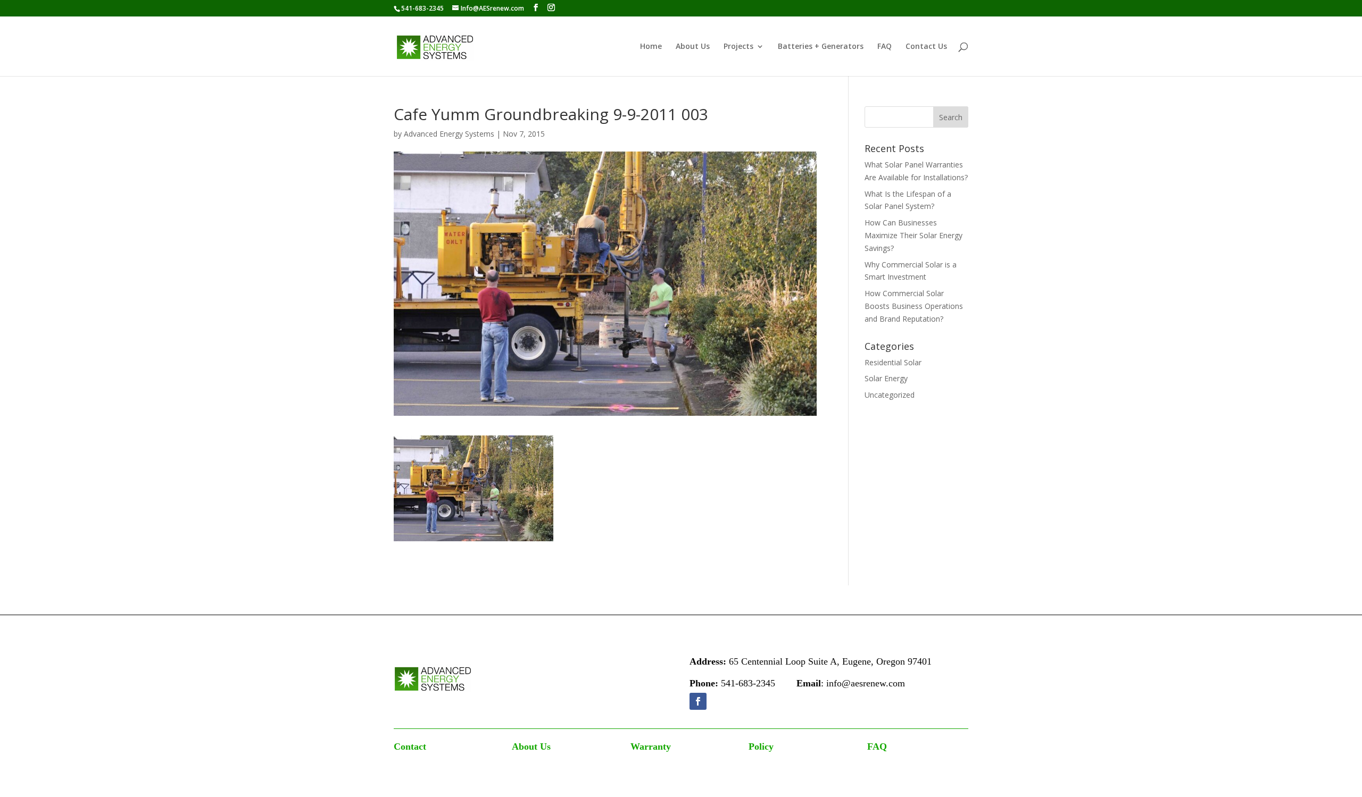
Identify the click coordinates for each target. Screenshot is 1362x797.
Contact (410, 746)
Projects (738, 47)
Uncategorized (890, 395)
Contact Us (926, 47)
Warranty (650, 746)
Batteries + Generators (820, 47)
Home (651, 47)
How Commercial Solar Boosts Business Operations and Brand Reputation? (914, 306)
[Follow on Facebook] (698, 701)
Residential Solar (893, 362)
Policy (761, 746)
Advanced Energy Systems (449, 134)
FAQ (884, 47)
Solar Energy (886, 378)
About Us (693, 47)
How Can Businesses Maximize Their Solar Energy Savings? (913, 235)
